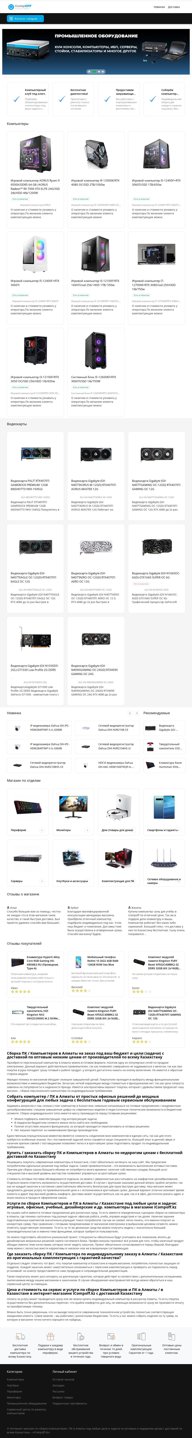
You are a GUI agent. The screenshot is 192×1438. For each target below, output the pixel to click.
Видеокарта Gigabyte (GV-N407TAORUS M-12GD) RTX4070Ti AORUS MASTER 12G (93, 485)
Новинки (159, 7)
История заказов (63, 1379)
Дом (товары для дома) (117, 830)
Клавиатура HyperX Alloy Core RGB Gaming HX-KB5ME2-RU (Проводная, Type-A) (43, 962)
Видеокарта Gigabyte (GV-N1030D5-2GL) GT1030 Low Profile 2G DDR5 (35, 668)
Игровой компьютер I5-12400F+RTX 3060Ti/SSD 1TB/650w (156, 182)
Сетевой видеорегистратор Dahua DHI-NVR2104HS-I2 (116, 746)
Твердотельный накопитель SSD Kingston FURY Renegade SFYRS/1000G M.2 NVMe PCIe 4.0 (170, 746)
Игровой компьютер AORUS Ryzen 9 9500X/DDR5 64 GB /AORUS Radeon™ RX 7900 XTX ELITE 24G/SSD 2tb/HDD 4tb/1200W (35, 187)
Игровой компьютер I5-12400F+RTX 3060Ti (35, 283)
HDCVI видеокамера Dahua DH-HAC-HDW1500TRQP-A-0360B (115, 765)
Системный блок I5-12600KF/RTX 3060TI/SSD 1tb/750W (93, 379)
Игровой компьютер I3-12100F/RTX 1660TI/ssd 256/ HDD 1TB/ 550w (95, 283)
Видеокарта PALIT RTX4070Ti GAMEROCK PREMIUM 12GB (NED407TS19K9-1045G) (30, 485)
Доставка (174, 7)
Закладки (58, 1385)
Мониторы (63, 830)
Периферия (18, 830)
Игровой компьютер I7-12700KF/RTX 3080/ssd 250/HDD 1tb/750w (154, 285)
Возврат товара (62, 1397)
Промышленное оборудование (27, 1403)
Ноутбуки (13, 1385)
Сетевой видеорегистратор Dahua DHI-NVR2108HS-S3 (48, 765)
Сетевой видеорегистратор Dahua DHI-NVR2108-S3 (116, 727)
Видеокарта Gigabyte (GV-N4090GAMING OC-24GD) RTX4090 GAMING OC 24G (94, 670)
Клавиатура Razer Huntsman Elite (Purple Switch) (170, 765)
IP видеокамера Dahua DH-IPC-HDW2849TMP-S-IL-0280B (50, 727)
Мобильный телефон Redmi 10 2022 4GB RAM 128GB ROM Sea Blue (102, 960)
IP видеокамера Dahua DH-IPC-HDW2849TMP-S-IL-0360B (50, 746)
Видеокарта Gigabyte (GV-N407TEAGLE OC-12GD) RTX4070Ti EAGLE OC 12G (33, 577)
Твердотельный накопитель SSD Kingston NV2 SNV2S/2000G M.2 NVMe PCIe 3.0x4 (42, 1012)
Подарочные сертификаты (69, 1403)
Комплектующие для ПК (118, 881)
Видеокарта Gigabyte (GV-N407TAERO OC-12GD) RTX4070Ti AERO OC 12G (93, 577)
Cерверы (16, 881)
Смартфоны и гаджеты (162, 830)
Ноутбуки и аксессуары (72, 881)
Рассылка (58, 1391)
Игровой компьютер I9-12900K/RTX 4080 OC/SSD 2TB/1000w (95, 182)
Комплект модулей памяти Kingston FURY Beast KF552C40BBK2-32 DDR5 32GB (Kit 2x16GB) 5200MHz (163, 962)
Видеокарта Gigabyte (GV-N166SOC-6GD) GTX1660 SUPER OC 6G (156, 575)
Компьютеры (15, 1379)
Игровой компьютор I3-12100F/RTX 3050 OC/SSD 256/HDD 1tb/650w (35, 379)
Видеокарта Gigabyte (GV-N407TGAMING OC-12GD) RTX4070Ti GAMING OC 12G (156, 485)
